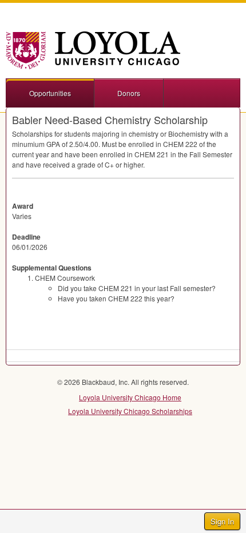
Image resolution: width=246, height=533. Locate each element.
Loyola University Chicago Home (130, 397)
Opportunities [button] (50, 93)
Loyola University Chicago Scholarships (130, 411)
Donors (128, 93)
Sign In (222, 521)
